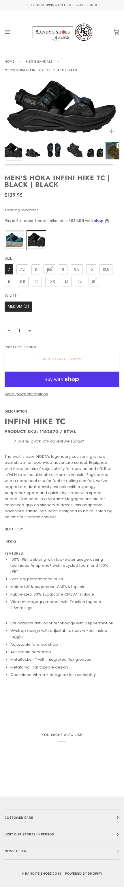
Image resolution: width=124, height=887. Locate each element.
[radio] (14, 240)
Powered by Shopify (83, 873)
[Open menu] (13, 32)
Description (16, 411)
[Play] (62, 131)
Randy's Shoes (38, 873)
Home (10, 61)
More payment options (26, 394)
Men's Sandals (39, 61)
